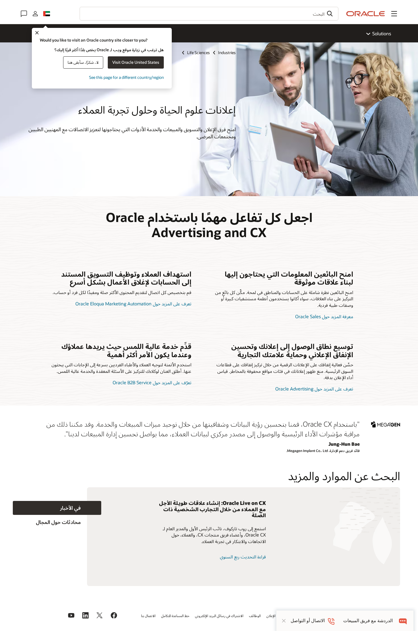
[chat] (403, 620)
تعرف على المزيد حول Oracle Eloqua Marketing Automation (133, 304)
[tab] (57, 508)
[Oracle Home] (365, 13)
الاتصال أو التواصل (308, 620)
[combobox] (209, 13)
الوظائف (255, 615)
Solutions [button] (381, 33)
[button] (394, 13)
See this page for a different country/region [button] (126, 77)
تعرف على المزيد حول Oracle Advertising (314, 389)
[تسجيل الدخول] (35, 13)
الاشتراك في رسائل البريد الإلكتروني (219, 615)
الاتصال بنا (148, 615)
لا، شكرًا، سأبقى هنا (83, 62)
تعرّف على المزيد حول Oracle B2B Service (152, 382)
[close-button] (284, 621)
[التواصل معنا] (23, 13)
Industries (227, 52)
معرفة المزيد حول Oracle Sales (324, 316)
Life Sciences (198, 52)
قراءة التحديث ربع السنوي (243, 557)
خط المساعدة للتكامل (175, 615)
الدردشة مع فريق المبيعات (368, 620)
